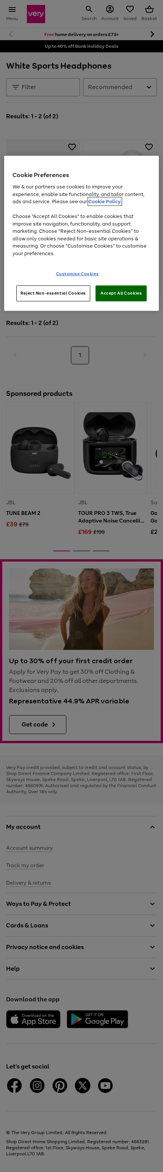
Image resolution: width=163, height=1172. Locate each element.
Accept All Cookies (121, 293)
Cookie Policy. (104, 201)
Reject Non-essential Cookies (53, 293)
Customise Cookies (77, 274)
